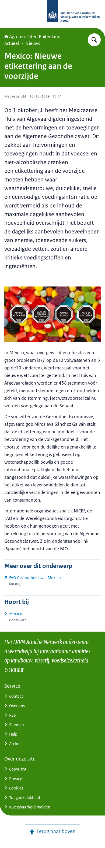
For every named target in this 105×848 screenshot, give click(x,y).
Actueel (11, 43)
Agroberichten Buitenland (35, 37)
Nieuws (33, 43)
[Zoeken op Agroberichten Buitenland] (94, 39)
